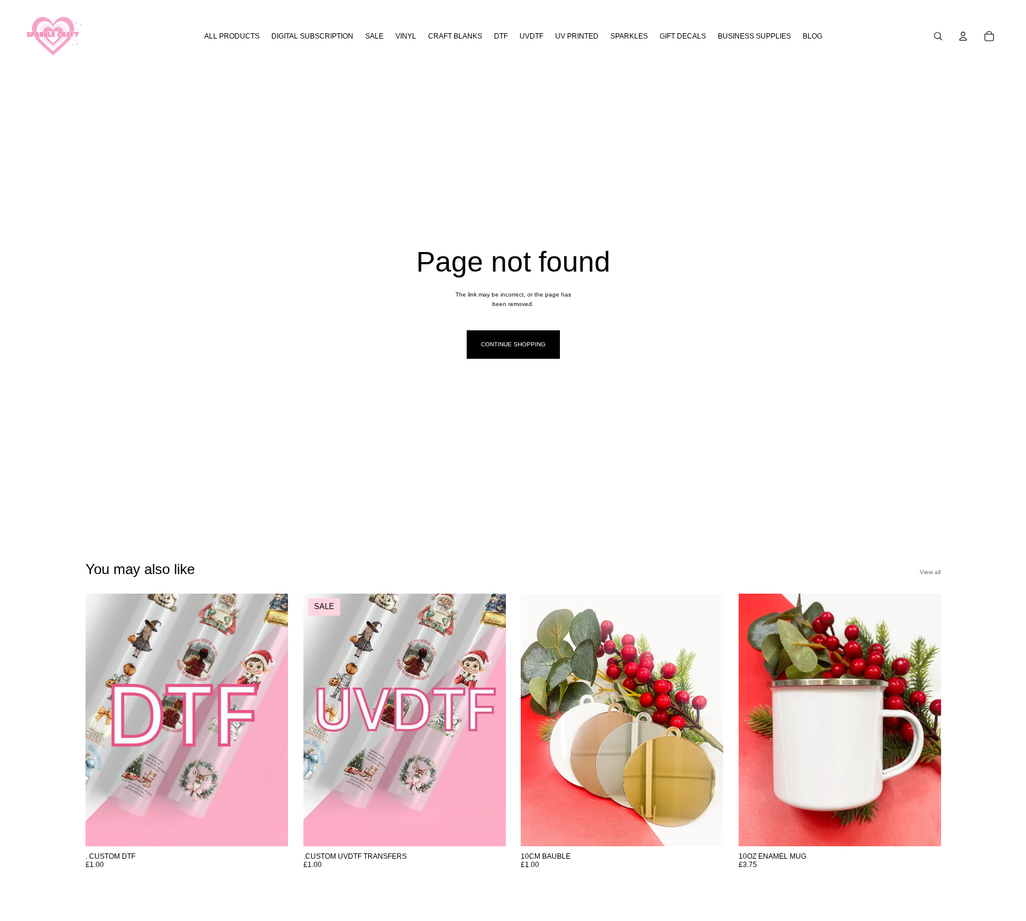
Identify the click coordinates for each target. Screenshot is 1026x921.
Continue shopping (513, 344)
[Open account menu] (963, 36)
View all (930, 572)
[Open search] (938, 36)
